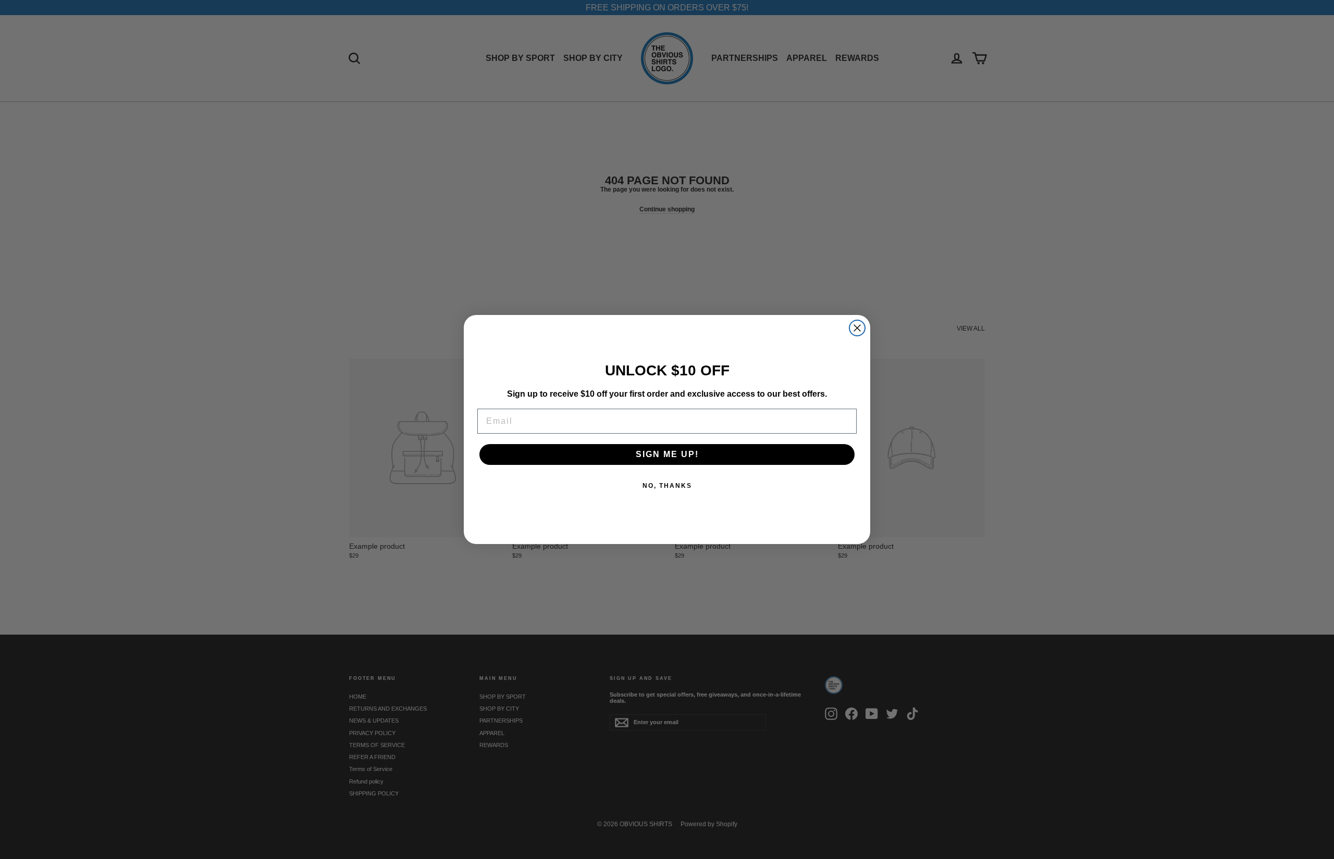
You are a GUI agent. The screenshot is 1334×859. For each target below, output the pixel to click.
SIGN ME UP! (667, 454)
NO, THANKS (667, 485)
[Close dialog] (857, 328)
